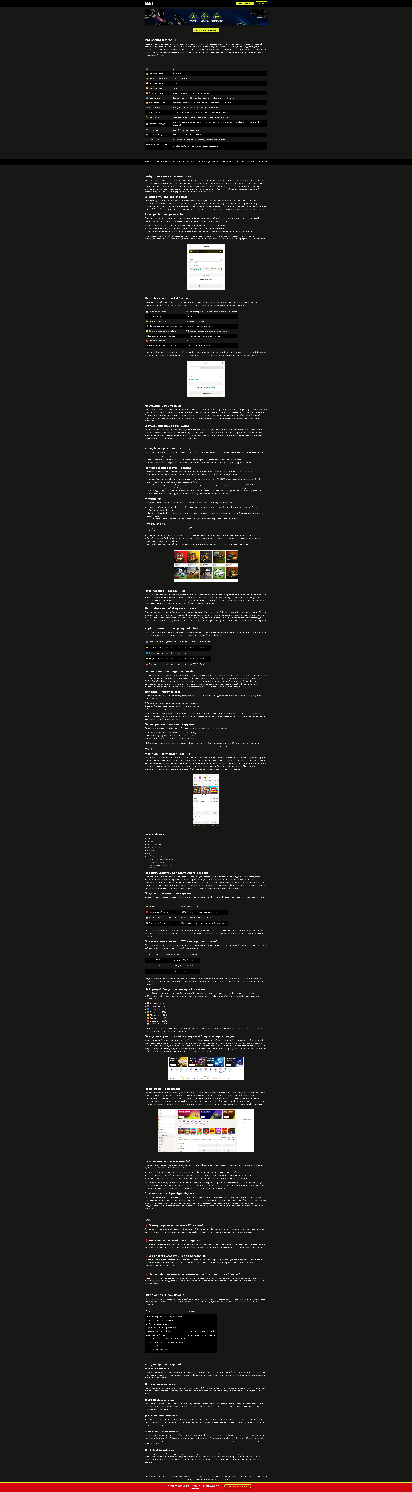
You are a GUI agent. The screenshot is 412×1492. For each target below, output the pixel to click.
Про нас (151, 868)
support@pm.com (155, 1172)
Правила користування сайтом (161, 865)
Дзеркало (151, 850)
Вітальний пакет (154, 847)
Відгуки (150, 841)
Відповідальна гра (155, 844)
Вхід (261, 3)
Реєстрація (244, 3)
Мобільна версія (154, 856)
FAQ (149, 839)
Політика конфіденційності (160, 859)
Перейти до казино (206, 30)
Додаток (151, 853)
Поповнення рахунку (157, 862)
